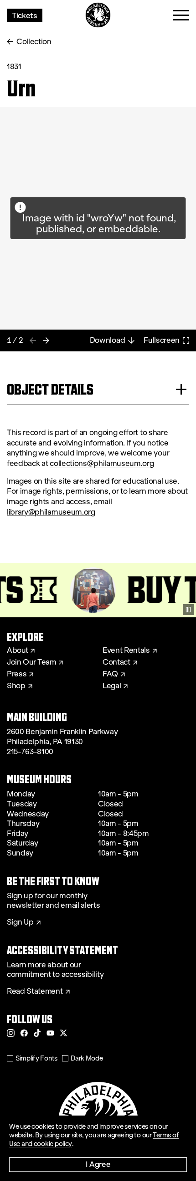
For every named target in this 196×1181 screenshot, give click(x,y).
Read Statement (35, 991)
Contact (116, 662)
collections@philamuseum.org (102, 463)
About (17, 650)
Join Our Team (31, 662)
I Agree (98, 1164)
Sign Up (20, 922)
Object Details (50, 389)
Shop (16, 686)
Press (16, 674)
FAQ (110, 674)
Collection (34, 41)
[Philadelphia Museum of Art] (98, 15)
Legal (112, 686)
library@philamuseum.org (51, 512)
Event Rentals (126, 650)
